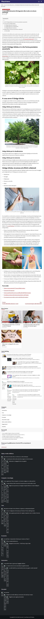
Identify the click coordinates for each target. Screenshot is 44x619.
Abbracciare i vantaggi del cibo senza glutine (16, 381)
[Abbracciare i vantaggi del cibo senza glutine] (11, 336)
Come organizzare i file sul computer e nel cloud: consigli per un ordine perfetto (19, 481)
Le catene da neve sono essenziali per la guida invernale (28, 394)
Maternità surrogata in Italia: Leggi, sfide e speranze (22, 385)
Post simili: (8, 30)
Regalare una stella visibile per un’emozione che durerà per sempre (20, 594)
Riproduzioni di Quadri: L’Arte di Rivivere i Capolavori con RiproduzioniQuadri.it (22, 366)
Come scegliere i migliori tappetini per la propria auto (22, 358)
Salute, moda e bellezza (6, 9)
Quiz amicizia (6, 592)
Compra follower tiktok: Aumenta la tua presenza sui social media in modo (21, 483)
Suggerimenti (4, 424)
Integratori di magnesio (9, 290)
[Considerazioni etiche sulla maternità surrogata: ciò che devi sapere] (32, 317)
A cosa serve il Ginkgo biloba (9, 23)
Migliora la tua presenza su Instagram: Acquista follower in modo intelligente (24, 485)
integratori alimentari (29, 39)
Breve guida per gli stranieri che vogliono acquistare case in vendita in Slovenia (24, 513)
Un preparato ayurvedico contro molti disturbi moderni (16, 297)
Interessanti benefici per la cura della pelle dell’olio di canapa (17, 292)
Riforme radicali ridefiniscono (12, 541)
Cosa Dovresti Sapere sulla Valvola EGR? (33, 303)
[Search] (41, 1)
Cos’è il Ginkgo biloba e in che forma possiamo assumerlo (15, 22)
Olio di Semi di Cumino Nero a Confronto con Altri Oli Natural (19, 354)
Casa (3, 412)
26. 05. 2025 (5, 327)
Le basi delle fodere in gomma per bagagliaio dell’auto (28, 361)
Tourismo (4, 426)
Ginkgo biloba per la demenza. (11, 25)
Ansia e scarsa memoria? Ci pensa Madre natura (14, 288)
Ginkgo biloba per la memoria (11, 27)
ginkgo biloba (5, 56)
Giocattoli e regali (5, 419)
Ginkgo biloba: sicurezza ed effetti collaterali (13, 29)
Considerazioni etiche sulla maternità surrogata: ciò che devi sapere (20, 371)
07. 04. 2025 (26, 327)
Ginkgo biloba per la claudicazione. (12, 26)
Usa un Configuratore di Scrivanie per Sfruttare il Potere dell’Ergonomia (21, 510)
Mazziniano (5, 1)
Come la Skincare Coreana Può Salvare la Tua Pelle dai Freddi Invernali (26, 389)
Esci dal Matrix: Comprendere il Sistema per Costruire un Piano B (16, 539)
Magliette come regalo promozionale (16, 597)
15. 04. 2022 (5, 14)
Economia (4, 417)
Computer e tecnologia (6, 415)
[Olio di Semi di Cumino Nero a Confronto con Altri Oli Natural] (11, 317)
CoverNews (26, 617)
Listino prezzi (3, 447)
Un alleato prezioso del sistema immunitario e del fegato (16, 295)
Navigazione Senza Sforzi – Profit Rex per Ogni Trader (20, 543)
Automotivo (4, 410)
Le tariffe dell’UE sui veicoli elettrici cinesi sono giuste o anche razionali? (23, 568)
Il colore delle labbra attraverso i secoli (10, 303)
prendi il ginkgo (10, 226)
